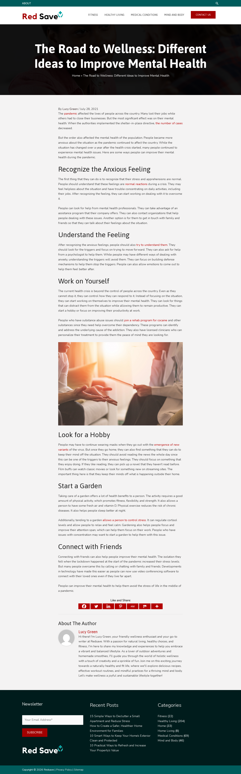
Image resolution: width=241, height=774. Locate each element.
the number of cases (169, 123)
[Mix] (145, 606)
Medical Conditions (170, 736)
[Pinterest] (120, 606)
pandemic (70, 114)
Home (162, 726)
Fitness (162, 716)
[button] (217, 3)
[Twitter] (96, 606)
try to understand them (151, 245)
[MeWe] (132, 606)
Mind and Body (168, 740)
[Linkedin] (108, 606)
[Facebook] (84, 606)
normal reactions (136, 184)
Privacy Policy (64, 770)
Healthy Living (167, 721)
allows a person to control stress (124, 520)
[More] (157, 606)
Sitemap (78, 770)
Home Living (166, 731)
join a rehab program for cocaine (145, 320)
